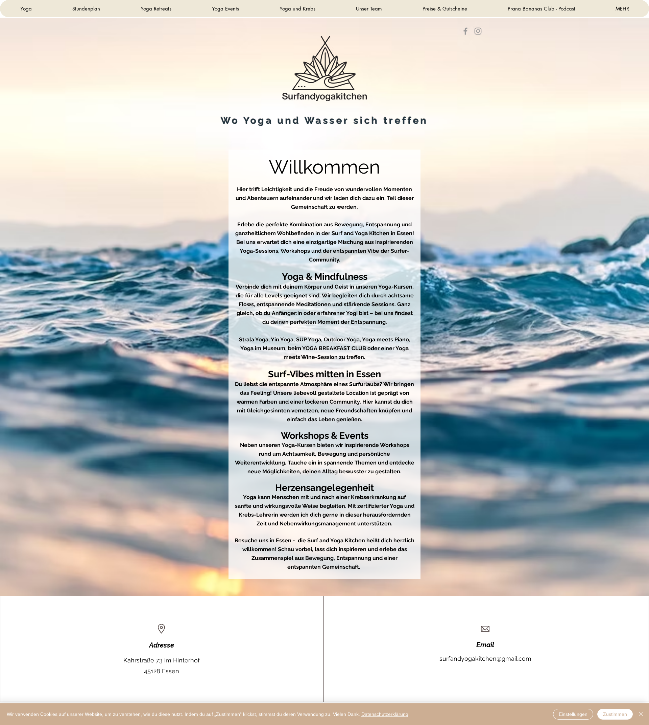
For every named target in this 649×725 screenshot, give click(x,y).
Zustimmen (615, 714)
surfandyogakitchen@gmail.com (485, 658)
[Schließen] (641, 714)
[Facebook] (465, 31)
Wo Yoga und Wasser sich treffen (324, 120)
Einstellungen (573, 714)
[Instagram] (478, 31)
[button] (444, 8)
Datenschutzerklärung (384, 714)
